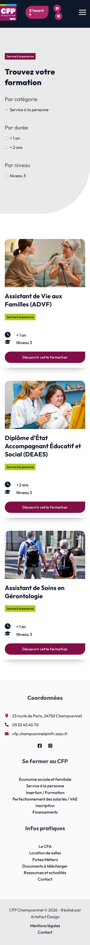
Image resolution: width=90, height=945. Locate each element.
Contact (45, 879)
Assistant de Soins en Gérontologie (35, 592)
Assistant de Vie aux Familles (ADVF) (33, 300)
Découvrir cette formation (44, 357)
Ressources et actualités (45, 872)
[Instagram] (58, 16)
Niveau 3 (18, 175)
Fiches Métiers (45, 859)
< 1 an (15, 138)
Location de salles (45, 852)
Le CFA (45, 846)
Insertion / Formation (45, 792)
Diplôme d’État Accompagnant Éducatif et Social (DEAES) (43, 446)
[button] (36, 12)
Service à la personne (29, 109)
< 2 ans (16, 147)
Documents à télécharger (45, 866)
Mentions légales (45, 925)
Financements (45, 812)
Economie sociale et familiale (45, 779)
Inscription (45, 805)
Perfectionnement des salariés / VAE (45, 799)
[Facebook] (57, 8)
